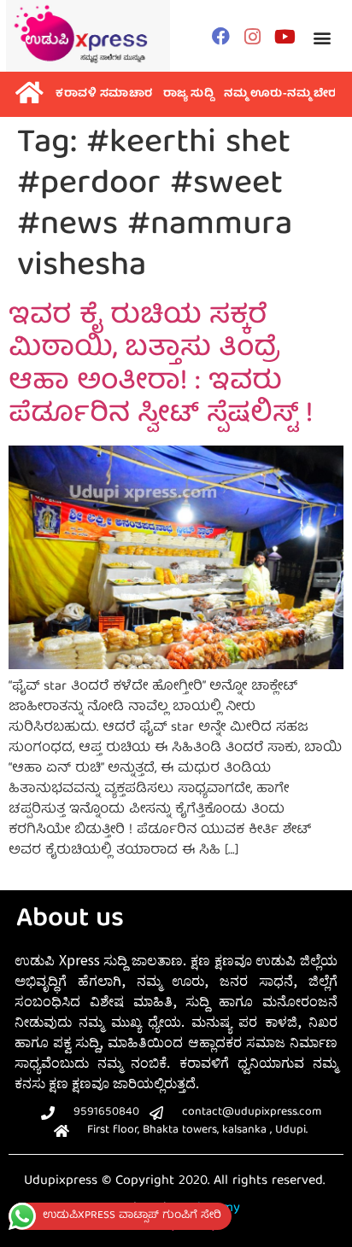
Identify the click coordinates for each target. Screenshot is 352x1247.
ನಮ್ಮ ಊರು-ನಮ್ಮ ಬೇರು (282, 94)
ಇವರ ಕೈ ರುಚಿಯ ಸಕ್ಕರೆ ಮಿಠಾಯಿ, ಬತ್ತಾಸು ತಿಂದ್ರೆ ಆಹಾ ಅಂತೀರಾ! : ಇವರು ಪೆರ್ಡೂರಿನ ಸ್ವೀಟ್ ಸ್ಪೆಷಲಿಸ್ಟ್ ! (161, 367)
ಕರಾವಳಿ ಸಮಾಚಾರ (104, 94)
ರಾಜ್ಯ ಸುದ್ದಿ (188, 94)
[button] (322, 38)
